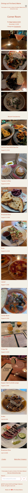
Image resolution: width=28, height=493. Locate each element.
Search (3, 475)
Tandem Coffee (5, 154)
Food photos (17, 26)
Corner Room (4, 288)
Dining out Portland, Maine (11, 3)
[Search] (24, 479)
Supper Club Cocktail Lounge (9, 356)
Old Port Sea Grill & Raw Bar (8, 120)
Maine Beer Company (20, 459)
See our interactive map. (14, 473)
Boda (2, 221)
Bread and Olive (5, 188)
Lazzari (3, 255)
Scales (3, 389)
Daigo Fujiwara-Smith (15, 22)
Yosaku (4, 459)
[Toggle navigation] (26, 6)
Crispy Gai (4, 322)
